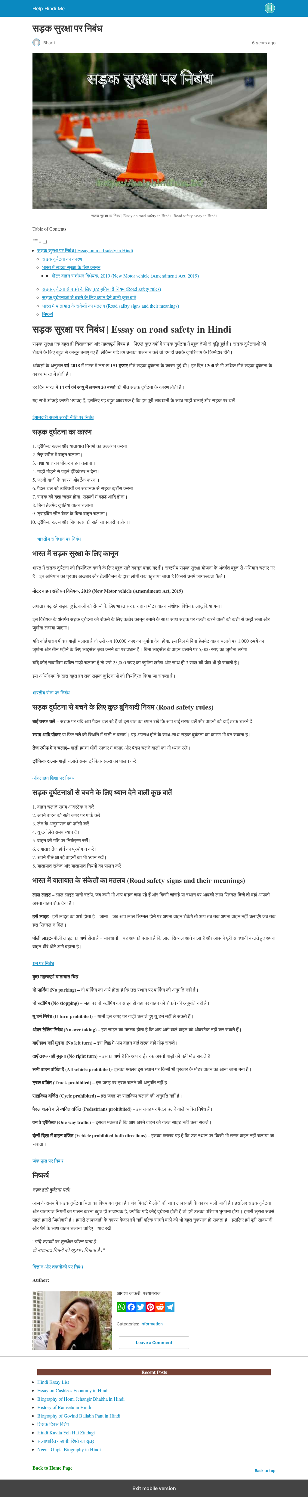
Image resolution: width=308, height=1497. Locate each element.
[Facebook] (131, 1310)
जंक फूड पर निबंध (47, 1160)
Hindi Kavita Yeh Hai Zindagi (66, 1432)
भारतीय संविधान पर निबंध (59, 539)
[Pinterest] (150, 1310)
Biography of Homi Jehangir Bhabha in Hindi (81, 1399)
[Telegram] (169, 1310)
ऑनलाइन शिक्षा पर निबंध (53, 778)
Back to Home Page (52, 1467)
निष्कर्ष (47, 314)
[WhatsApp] (121, 1310)
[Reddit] (160, 1310)
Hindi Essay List (53, 1382)
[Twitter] (141, 1310)
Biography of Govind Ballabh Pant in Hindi (78, 1415)
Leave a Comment (154, 1342)
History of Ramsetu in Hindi (64, 1407)
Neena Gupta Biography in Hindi (69, 1449)
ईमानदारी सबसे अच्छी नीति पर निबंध (63, 417)
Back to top (265, 1470)
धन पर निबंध (43, 963)
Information (151, 1323)
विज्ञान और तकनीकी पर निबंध (57, 1266)
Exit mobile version (154, 1488)
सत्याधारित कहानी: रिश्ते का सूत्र (65, 1441)
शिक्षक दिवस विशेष (53, 1424)
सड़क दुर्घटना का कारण (62, 259)
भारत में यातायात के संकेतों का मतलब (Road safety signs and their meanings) (110, 306)
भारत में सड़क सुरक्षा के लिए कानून (71, 267)
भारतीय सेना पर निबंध (50, 692)
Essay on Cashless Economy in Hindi (73, 1390)
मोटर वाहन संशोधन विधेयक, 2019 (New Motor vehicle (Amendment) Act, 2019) (125, 275)
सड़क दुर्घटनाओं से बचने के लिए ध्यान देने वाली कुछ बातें (89, 297)
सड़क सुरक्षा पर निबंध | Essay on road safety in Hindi (85, 250)
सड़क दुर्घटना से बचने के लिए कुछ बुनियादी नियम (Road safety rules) (101, 289)
